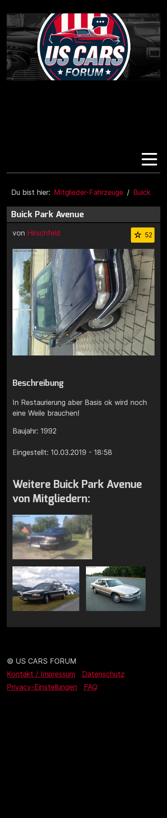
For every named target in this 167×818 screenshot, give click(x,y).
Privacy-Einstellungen (42, 686)
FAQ (91, 686)
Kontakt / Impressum (41, 673)
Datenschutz (103, 673)
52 (148, 235)
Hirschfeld (44, 232)
